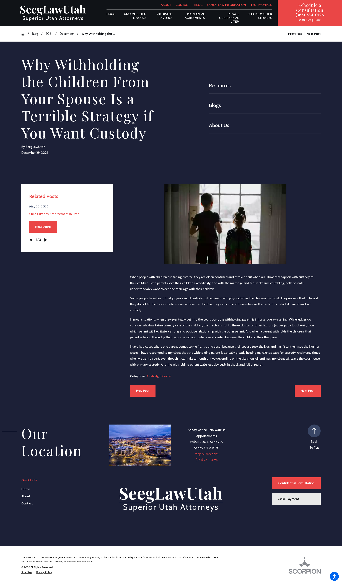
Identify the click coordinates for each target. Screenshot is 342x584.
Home (25, 489)
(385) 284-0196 (310, 15)
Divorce (165, 376)
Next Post (308, 391)
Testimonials (261, 5)
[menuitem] (111, 14)
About (166, 5)
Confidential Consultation (296, 483)
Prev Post (142, 391)
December (67, 34)
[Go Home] (24, 33)
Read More (43, 227)
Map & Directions (207, 454)
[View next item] (45, 240)
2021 (49, 34)
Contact (183, 5)
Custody (152, 376)
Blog (198, 5)
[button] (334, 576)
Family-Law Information (226, 5)
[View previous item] (30, 240)
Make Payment (288, 499)
